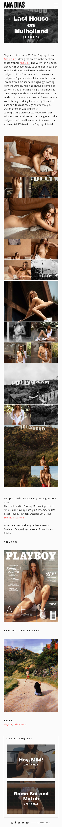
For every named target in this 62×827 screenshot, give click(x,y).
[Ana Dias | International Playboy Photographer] (14, 4)
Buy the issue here (14, 517)
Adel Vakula (10, 59)
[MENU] (56, 3)
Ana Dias (25, 62)
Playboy (8, 724)
